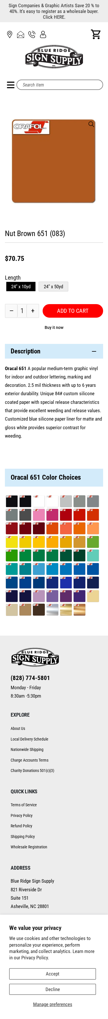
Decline (53, 989)
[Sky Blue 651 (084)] (66, 570)
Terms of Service (24, 805)
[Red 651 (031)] (66, 515)
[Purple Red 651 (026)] (39, 529)
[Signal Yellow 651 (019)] (66, 542)
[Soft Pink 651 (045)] (39, 515)
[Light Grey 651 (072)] (66, 502)
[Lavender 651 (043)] (52, 597)
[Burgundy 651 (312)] (25, 529)
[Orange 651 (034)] (52, 529)
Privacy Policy (22, 815)
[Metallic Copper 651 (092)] (79, 610)
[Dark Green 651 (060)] (79, 556)
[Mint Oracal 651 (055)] (93, 556)
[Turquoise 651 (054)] (11, 570)
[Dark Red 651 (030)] (11, 529)
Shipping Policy (23, 836)
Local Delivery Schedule (29, 739)
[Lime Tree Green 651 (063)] (93, 542)
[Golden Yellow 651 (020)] (52, 542)
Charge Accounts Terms (29, 760)
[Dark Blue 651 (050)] (25, 597)
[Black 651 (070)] (11, 502)
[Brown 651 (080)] (39, 610)
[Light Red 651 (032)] (79, 515)
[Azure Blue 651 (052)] (79, 570)
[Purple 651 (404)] (79, 597)
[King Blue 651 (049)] (52, 583)
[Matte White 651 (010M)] (52, 502)
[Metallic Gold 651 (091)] (66, 610)
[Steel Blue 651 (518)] (11, 597)
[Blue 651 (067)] (39, 583)
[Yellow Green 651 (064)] (11, 556)
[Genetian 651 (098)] (93, 570)
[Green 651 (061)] (39, 556)
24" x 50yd (53, 286)
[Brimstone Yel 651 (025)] (11, 542)
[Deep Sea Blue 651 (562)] (93, 583)
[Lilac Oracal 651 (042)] (39, 597)
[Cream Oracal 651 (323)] (93, 597)
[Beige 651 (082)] (11, 610)
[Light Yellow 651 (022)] (25, 542)
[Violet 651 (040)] (66, 597)
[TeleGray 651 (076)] (93, 502)
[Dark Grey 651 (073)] (25, 515)
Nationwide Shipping (27, 749)
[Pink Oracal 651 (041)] (52, 515)
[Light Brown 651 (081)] (25, 610)
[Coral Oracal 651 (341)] (66, 529)
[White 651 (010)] (39, 502)
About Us (18, 728)
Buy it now (54, 327)
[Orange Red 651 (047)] (93, 515)
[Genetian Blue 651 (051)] (11, 583)
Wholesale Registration (29, 847)
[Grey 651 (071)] (11, 515)
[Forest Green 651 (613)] (66, 556)
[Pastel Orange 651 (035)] (93, 529)
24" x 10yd (21, 286)
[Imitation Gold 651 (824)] (79, 542)
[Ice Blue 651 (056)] (39, 570)
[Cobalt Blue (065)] (79, 583)
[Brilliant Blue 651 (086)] (66, 583)
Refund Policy (21, 826)
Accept (52, 974)
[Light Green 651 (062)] (25, 556)
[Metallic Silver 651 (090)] (52, 610)
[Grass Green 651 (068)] (52, 556)
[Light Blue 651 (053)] (52, 570)
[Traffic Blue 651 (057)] (25, 583)
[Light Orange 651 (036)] (79, 529)
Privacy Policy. (35, 957)
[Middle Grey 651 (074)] (79, 502)
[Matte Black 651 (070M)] (25, 502)
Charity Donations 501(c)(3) (32, 770)
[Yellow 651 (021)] (39, 542)
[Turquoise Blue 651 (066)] (25, 570)
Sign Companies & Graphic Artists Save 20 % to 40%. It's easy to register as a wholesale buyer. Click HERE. (54, 11)
